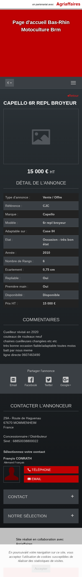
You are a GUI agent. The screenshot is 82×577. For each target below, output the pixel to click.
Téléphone (41, 470)
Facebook (31, 385)
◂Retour (73, 95)
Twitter (49, 385)
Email (13, 385)
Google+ (65, 385)
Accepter (41, 568)
